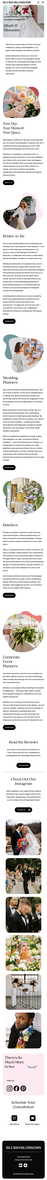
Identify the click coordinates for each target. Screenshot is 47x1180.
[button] (43, 2)
